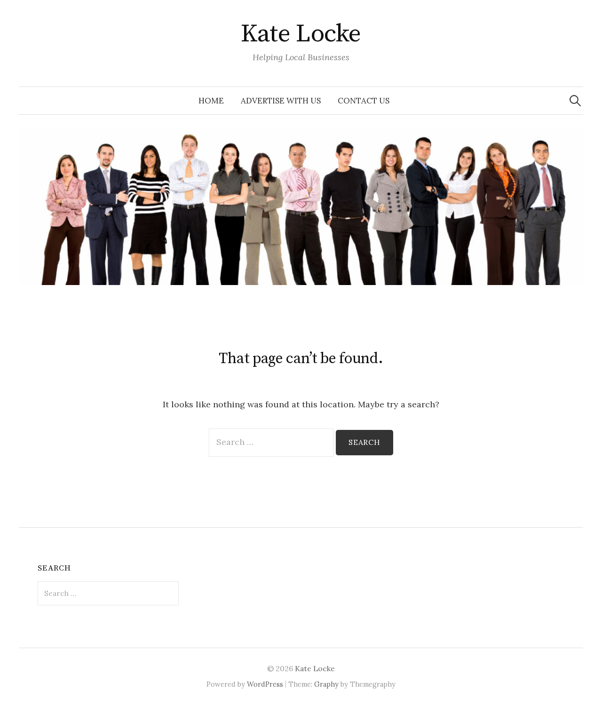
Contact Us (363, 100)
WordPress (265, 684)
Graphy (326, 684)
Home (211, 100)
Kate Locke (301, 34)
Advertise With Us (281, 100)
